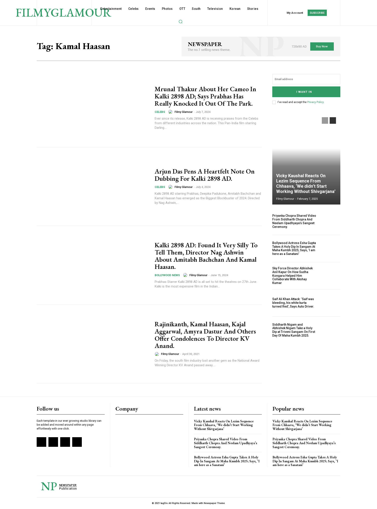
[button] (180, 21)
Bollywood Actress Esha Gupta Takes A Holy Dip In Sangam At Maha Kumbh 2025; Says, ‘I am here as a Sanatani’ (294, 248)
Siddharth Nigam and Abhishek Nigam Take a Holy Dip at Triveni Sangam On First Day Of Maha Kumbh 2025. (293, 330)
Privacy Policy (315, 102)
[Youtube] (77, 442)
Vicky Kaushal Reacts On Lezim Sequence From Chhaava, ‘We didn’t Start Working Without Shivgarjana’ (306, 183)
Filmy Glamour (184, 111)
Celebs (160, 111)
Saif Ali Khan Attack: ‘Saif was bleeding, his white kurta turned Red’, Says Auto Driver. (293, 302)
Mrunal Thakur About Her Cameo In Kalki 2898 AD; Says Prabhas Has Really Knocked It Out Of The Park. (205, 96)
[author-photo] (171, 112)
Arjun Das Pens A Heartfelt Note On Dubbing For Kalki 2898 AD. (205, 175)
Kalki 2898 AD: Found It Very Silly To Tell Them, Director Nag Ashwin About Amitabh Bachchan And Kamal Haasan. (206, 256)
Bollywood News (167, 275)
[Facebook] (41, 442)
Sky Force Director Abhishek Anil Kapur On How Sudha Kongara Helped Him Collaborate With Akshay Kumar (292, 276)
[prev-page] (325, 120)
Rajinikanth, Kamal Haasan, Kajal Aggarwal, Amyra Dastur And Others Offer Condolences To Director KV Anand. (205, 335)
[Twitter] (65, 442)
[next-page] (333, 120)
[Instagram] (53, 442)
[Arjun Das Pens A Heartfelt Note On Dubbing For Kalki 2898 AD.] (93, 186)
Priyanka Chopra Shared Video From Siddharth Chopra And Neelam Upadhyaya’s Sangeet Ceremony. (294, 221)
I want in (304, 91)
